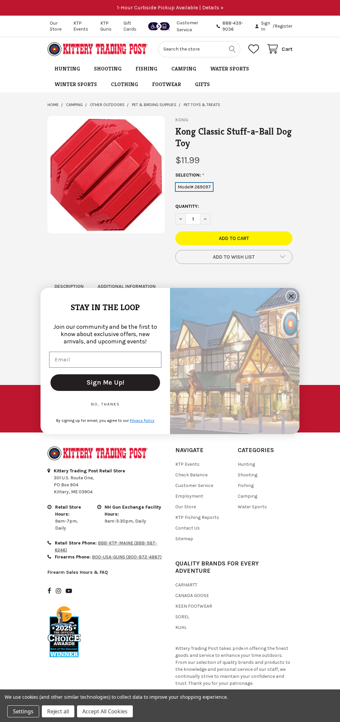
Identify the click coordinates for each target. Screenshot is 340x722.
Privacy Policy (142, 420)
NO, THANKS (105, 404)
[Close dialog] (291, 296)
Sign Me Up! (105, 382)
